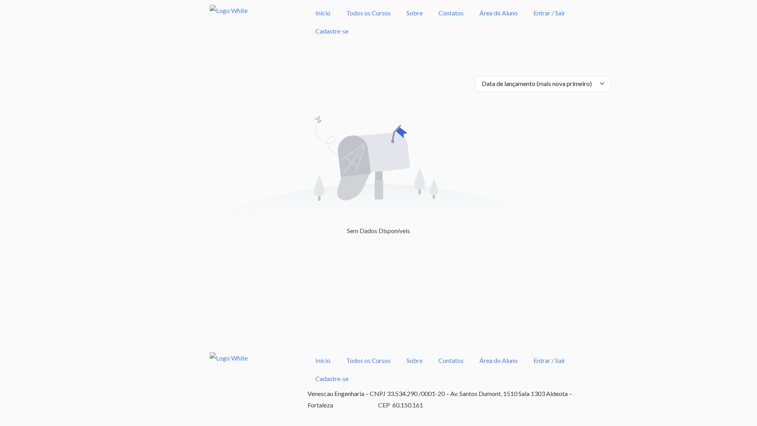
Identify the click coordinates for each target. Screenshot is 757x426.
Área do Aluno (498, 13)
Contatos (451, 13)
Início (322, 13)
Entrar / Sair (549, 13)
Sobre (414, 13)
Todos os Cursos (368, 13)
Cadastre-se (332, 31)
